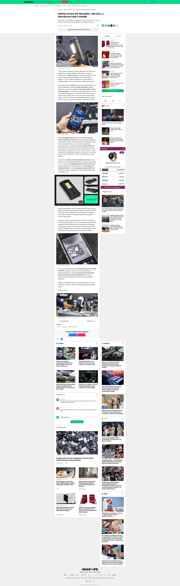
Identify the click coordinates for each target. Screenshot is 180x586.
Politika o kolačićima (96, 577)
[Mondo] (66, 575)
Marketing (68, 577)
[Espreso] (114, 575)
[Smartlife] (29, 2)
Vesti (65, 9)
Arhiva (112, 577)
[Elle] (95, 575)
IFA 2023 (59, 326)
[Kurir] (72, 575)
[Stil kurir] (104, 575)
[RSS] (120, 101)
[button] (98, 25)
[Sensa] (100, 575)
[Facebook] (105, 101)
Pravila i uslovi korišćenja (86, 577)
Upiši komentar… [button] (65, 417)
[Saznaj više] (123, 106)
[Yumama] (83, 575)
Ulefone (64, 326)
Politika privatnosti (106, 577)
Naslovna (60, 9)
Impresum (73, 577)
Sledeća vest (90, 321)
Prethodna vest (64, 321)
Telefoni (70, 9)
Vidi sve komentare (77, 421)
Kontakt (78, 577)
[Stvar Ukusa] (90, 575)
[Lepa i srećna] (77, 575)
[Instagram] (112, 101)
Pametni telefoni (72, 326)
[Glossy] (109, 575)
